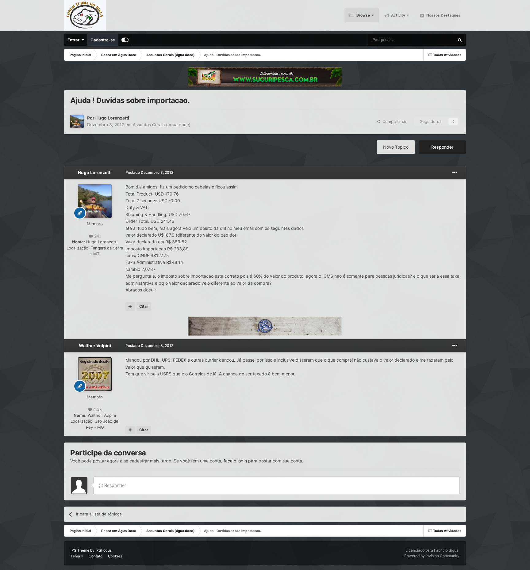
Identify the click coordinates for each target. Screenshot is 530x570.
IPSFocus (103, 550)
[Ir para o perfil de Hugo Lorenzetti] (77, 121)
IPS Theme (80, 550)
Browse (362, 15)
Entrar (74, 39)
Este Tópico (436, 39)
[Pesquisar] (460, 40)
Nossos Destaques (442, 15)
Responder (442, 147)
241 (97, 236)
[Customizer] (125, 40)
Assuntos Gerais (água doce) (161, 124)
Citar (143, 306)
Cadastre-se (102, 39)
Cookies (115, 556)
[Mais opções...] (455, 172)
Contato (95, 556)
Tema (76, 556)
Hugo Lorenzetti (112, 117)
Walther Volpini (95, 345)
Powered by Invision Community (431, 555)
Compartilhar (393, 121)
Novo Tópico (396, 147)
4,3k (97, 409)
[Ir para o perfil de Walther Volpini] (95, 374)
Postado (149, 172)
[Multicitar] (130, 306)
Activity (397, 15)
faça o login (235, 460)
